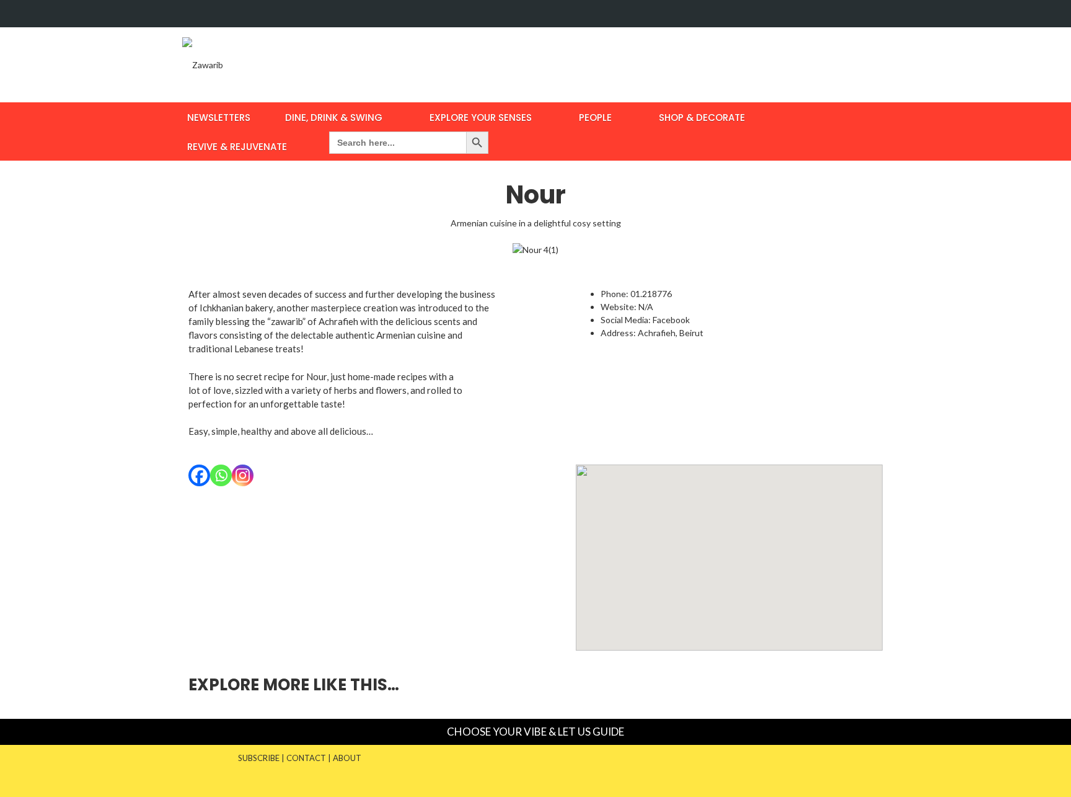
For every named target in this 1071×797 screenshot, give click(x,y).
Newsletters (218, 117)
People (595, 117)
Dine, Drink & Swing (333, 117)
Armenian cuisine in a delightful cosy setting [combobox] (536, 223)
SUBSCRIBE (259, 758)
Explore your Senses (481, 117)
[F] (854, 13)
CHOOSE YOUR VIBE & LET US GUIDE (535, 731)
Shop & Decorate (702, 117)
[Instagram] (242, 475)
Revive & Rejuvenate (237, 146)
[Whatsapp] (221, 475)
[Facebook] (199, 475)
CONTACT (306, 758)
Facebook (672, 319)
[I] (878, 13)
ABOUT (347, 758)
